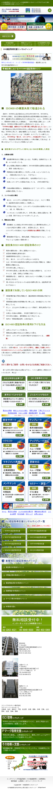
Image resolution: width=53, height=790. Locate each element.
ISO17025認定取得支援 (13, 537)
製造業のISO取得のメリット (15, 567)
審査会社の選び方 (40, 511)
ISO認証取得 (21, 779)
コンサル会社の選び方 (25, 511)
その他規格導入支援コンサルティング (13, 4)
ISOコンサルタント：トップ (10, 62)
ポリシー (29, 781)
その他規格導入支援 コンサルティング (43, 43)
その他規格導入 (32, 779)
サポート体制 (22, 413)
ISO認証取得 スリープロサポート (10, 10)
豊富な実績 (33, 410)
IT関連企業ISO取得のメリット (15, 575)
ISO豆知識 (20, 514)
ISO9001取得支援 (28, 62)
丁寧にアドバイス (44, 410)
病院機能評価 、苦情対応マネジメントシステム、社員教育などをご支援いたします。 (26, 749)
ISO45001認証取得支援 (13, 550)
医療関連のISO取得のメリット (16, 591)
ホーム (4, 511)
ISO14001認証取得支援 (38, 531)
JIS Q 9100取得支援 (37, 550)
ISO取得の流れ (10, 606)
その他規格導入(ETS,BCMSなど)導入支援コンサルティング (21, 787)
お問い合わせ (38, 514)
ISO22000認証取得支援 (38, 537)
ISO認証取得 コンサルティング (9, 43)
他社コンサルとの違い (20, 410)
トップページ (11, 779)
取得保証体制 (12, 413)
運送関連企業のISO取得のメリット (17, 583)
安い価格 (42, 413)
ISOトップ (29, 514)
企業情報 (42, 779)
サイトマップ (37, 781)
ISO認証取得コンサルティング (11, 2)
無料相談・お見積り (17, 781)
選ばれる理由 (7, 410)
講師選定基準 (33, 413)
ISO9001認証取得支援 (12, 531)
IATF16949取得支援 (37, 544)
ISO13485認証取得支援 (13, 544)
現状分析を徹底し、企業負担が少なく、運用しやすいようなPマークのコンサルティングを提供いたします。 (26, 736)
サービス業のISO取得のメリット (16, 599)
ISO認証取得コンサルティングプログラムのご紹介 (35, 2)
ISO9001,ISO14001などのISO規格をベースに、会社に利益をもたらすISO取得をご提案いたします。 (26, 723)
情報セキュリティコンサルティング (26, 43)
